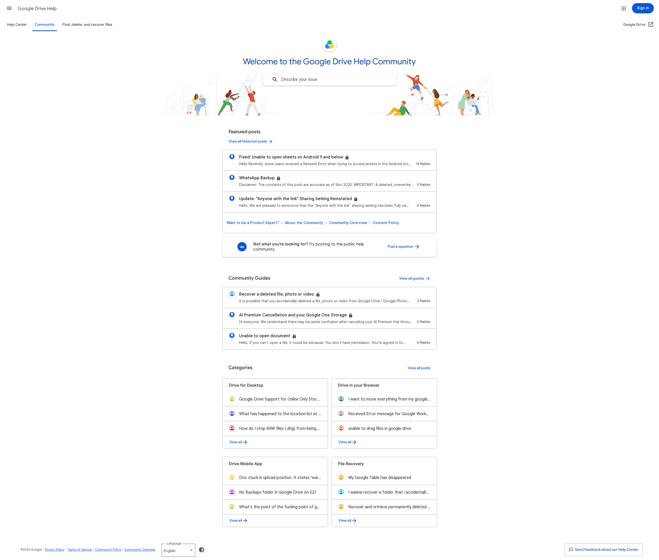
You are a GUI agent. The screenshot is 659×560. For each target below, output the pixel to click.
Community (45, 24)
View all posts (419, 368)
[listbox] (178, 550)
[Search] (275, 79)
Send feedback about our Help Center (606, 549)
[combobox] (329, 79)
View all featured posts (248, 141)
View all (235, 442)
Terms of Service (79, 550)
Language (174, 543)
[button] (9, 8)
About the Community (304, 222)
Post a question (401, 246)
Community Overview (348, 222)
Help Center (17, 24)
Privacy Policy (54, 550)
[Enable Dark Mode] (201, 550)
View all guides (411, 278)
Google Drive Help (37, 8)
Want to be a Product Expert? (253, 222)
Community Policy (108, 550)
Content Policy (386, 222)
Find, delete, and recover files (87, 24)
